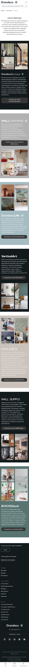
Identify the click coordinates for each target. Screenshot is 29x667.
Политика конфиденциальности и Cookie (14, 657)
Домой (3, 10)
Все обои (3, 570)
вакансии (4, 596)
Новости (3, 593)
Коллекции (4, 575)
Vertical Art (4, 612)
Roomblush (4, 619)
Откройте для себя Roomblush (13, 529)
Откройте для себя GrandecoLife (14, 236)
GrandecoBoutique (7, 604)
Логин (5, 550)
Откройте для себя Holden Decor (14, 380)
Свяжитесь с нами (14, 634)
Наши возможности (7, 586)
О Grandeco (5, 583)
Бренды (3, 573)
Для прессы (4, 591)
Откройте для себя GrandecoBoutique (14, 100)
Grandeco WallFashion (8, 607)
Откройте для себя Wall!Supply (13, 428)
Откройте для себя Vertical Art (13, 277)
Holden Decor (5, 614)
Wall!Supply (4, 617)
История (3, 588)
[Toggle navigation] (26, 2)
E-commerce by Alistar (14, 660)
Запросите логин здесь (8, 559)
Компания (9, 10)
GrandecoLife (5, 609)
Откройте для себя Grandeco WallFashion (14, 143)
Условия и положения (14, 659)
